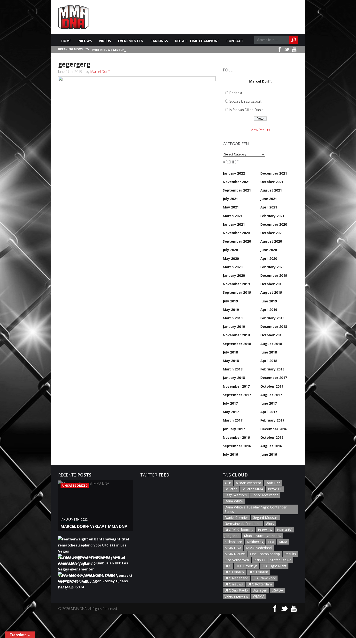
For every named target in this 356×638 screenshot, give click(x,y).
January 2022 (234, 173)
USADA (277, 590)
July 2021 (230, 198)
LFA (271, 541)
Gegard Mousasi (265, 517)
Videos (105, 40)
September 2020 (237, 241)
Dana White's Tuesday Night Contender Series (255, 509)
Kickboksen (233, 541)
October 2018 (271, 335)
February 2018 (272, 369)
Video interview (236, 596)
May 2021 (231, 207)
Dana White (233, 501)
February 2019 (272, 318)
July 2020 (230, 249)
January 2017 (234, 429)
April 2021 (268, 207)
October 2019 (271, 284)
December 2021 (273, 173)
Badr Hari (273, 483)
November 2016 (236, 437)
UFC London (258, 572)
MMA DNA (232, 548)
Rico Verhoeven (236, 560)
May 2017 (231, 411)
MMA (283, 541)
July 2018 (230, 352)
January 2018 (234, 377)
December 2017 (273, 377)
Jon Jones (231, 535)
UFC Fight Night (274, 566)
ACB (227, 483)
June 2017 (268, 403)
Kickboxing (255, 541)
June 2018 (268, 352)
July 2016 (230, 454)
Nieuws (85, 40)
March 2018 (232, 369)
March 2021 (232, 216)
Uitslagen (260, 590)
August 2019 (271, 292)
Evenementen (130, 40)
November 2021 (236, 181)
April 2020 (268, 258)
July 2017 (230, 403)
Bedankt (235, 93)
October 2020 (271, 233)
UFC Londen (234, 572)
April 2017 (268, 411)
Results (290, 554)
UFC (227, 566)
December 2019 (273, 275)
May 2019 (231, 309)
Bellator (230, 489)
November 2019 (236, 284)
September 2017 (237, 394)
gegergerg (74, 64)
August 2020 (271, 241)
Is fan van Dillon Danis (246, 110)
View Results (260, 130)
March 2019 (232, 318)
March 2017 (232, 420)
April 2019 (268, 309)
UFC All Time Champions (197, 40)
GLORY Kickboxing (238, 529)
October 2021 (271, 181)
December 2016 (273, 429)
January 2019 (234, 326)
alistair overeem (248, 483)
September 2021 (237, 190)
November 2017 (236, 386)
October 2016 (271, 437)
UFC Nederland (236, 578)
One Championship (265, 554)
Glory (270, 523)
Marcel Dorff (99, 71)
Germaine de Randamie (242, 523)
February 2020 (272, 267)
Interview (265, 529)
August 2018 (271, 343)
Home (66, 40)
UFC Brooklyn (246, 566)
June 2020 (268, 249)
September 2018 (237, 343)
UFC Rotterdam (260, 584)
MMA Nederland (259, 548)
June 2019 (268, 301)
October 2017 (271, 386)
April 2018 (268, 360)
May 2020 (231, 258)
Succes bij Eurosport (245, 101)
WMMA (258, 596)
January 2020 (234, 275)
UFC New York (264, 578)
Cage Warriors (235, 495)
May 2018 (231, 360)
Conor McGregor (264, 495)
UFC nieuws (233, 584)
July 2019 (230, 301)
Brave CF (275, 489)
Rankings (159, 40)
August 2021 (271, 190)
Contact (234, 40)
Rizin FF (260, 560)
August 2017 (271, 394)
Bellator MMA (252, 489)
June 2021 (268, 198)
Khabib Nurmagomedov (262, 535)
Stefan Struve (280, 560)
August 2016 (271, 446)
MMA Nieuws (235, 554)
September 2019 (237, 292)
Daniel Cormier (236, 517)
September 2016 (237, 446)
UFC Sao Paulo (236, 590)
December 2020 (273, 224)
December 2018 (273, 326)
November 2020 (236, 233)
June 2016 (268, 454)
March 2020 (232, 267)
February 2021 (272, 216)
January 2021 (234, 224)
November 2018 (236, 335)
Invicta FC (284, 529)
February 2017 (272, 420)
